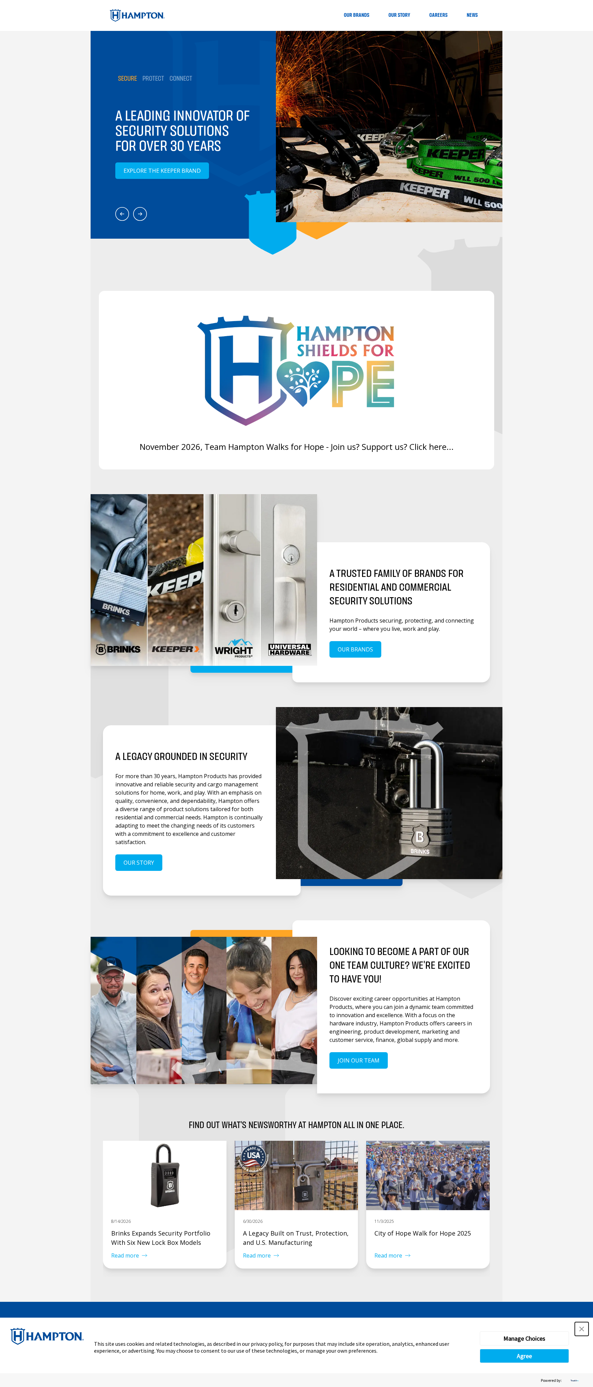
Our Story (399, 15)
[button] (582, 1329)
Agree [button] (524, 1356)
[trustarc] (574, 1380)
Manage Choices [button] (524, 1338)
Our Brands (356, 15)
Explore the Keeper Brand (162, 170)
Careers (438, 15)
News (472, 15)
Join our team (359, 1060)
